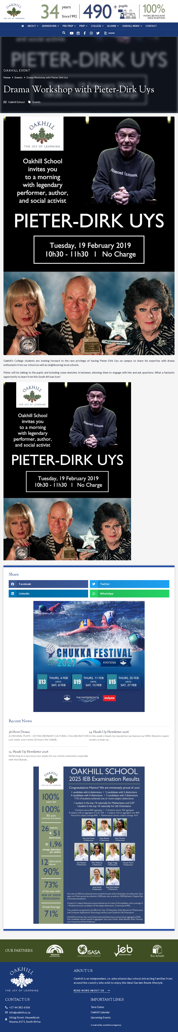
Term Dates (97, 1007)
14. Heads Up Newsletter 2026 (109, 732)
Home (6, 77)
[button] (109, 33)
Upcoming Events (101, 1017)
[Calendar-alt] (78, 33)
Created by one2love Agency (106, 1025)
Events (18, 77)
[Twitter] (98, 33)
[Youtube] (71, 33)
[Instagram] (91, 33)
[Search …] (64, 33)
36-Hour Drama (19, 732)
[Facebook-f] (84, 33)
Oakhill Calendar (100, 1012)
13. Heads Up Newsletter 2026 (28, 752)
